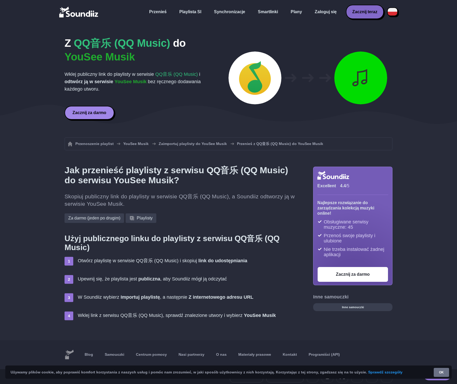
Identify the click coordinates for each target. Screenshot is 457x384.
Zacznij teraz (364, 12)
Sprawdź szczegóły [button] (385, 372)
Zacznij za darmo (89, 112)
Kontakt (290, 354)
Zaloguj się (326, 12)
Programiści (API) (324, 354)
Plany (296, 12)
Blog (89, 354)
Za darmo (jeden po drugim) (94, 218)
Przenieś (158, 12)
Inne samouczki (353, 307)
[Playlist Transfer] (79, 12)
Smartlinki (268, 12)
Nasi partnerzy (191, 354)
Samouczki (114, 354)
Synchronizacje (229, 12)
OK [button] (441, 372)
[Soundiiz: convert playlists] (69, 354)
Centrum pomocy (151, 354)
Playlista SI (190, 12)
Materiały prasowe (254, 354)
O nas (221, 354)
